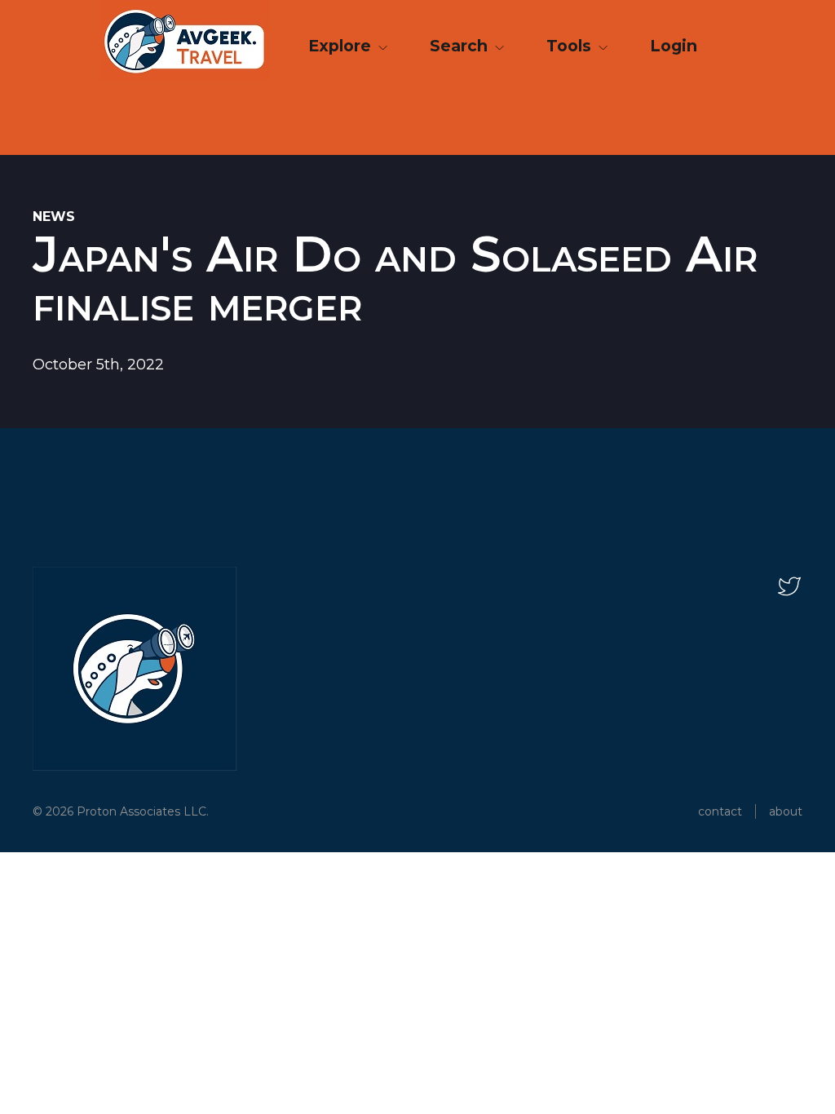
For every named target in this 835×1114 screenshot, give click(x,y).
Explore (341, 45)
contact (720, 811)
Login (673, 45)
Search (461, 45)
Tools (570, 45)
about (785, 811)
